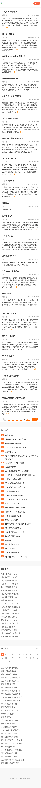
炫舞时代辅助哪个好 (10, 78)
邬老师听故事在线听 (9, 574)
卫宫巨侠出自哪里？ (10, 313)
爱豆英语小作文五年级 (10, 757)
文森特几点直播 (8, 181)
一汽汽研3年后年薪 (9, 12)
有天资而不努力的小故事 (14, 463)
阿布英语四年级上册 (9, 753)
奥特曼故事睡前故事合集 (10, 694)
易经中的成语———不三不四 (16, 557)
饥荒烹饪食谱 (10, 435)
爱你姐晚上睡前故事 (9, 727)
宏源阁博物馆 (10, 467)
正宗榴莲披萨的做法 (13, 443)
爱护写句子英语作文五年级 (11, 740)
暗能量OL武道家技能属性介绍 (14, 56)
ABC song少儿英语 (8, 747)
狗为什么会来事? (11, 520)
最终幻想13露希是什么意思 (12, 138)
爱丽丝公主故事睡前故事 (10, 678)
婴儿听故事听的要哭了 (10, 630)
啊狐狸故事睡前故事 (9, 674)
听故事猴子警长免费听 (10, 581)
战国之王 (5, 203)
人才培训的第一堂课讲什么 (15, 487)
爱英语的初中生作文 (9, 707)
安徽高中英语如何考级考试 (11, 697)
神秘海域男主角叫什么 (14, 536)
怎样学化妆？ (7, 216)
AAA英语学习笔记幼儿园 (10, 710)
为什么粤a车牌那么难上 (11, 271)
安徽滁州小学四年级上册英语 (12, 760)
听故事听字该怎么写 (9, 597)
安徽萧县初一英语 (8, 724)
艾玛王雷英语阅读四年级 (10, 701)
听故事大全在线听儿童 (10, 623)
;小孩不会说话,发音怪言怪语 (16, 439)
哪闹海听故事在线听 (9, 590)
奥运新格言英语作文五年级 (11, 743)
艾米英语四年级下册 (9, 704)
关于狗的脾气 (10, 452)
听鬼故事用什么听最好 (10, 613)
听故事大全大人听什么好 (10, 584)
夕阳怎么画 (9, 540)
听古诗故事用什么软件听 (10, 633)
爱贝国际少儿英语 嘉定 (10, 763)
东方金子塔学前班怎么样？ (15, 532)
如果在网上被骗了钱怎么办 (12, 96)
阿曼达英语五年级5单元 (10, 671)
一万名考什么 (7, 236)
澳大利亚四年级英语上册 (10, 691)
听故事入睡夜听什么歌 (10, 594)
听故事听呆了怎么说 (9, 577)
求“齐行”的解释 (8, 356)
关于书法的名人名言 (13, 544)
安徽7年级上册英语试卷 (10, 730)
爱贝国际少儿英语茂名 (10, 720)
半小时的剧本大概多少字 (14, 483)
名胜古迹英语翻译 (12, 552)
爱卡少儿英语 (6, 717)
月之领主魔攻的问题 (10, 118)
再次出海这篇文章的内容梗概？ (17, 471)
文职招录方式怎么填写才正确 (13, 398)
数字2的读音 (10, 548)
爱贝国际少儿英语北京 (10, 737)
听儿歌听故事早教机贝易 (10, 607)
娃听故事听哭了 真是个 (10, 587)
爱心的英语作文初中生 (10, 733)
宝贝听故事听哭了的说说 (10, 604)
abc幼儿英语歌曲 (7, 714)
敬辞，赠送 (6, 293)
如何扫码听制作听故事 (10, 636)
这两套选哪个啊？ (9, 256)
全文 (7, 27)
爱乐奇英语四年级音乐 (10, 668)
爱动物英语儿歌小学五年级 (11, 750)
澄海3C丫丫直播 (8, 336)
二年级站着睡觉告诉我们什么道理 (18, 524)
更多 (36, 648)
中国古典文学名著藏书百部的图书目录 (20, 475)
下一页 (35, 419)
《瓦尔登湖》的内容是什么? (16, 448)
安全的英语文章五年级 (10, 681)
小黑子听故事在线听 (9, 610)
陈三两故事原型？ (12, 504)
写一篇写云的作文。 (10, 158)
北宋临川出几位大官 (13, 479)
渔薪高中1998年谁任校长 (15, 512)
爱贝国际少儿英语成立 (10, 687)
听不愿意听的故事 (8, 627)
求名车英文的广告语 (13, 516)
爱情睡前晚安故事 (8, 684)
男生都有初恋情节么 (13, 528)
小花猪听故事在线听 (9, 617)
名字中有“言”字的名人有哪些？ (17, 499)
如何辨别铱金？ (8, 34)
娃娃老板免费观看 (12, 491)
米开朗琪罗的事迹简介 (14, 495)
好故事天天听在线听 (9, 620)
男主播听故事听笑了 (9, 600)
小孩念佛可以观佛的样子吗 (15, 508)
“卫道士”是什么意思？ (11, 376)
